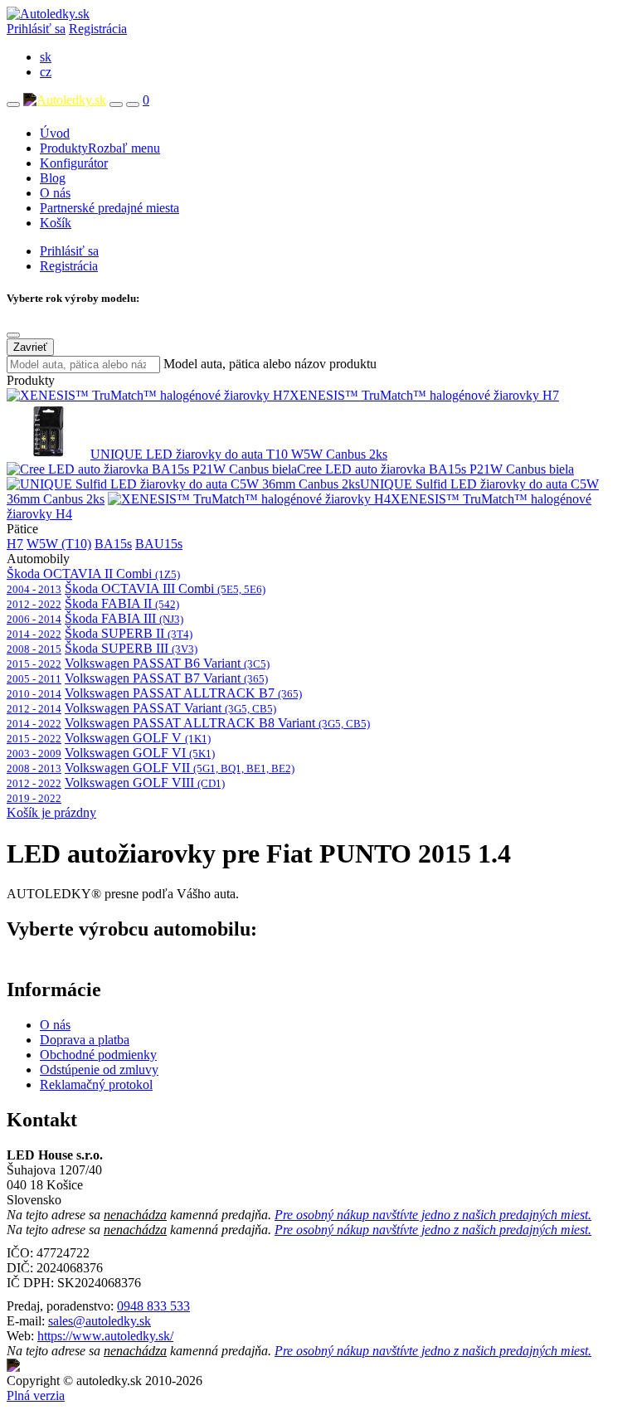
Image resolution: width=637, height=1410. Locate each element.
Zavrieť (30, 347)
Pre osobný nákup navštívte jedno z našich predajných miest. (433, 1215)
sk (45, 57)
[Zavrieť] (13, 335)
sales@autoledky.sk (99, 1321)
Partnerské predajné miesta (109, 208)
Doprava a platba (84, 1040)
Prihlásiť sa (36, 29)
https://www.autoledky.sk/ (105, 1336)
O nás (55, 193)
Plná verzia (36, 1395)
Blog (53, 178)
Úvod (55, 133)
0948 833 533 (153, 1306)
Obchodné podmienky (98, 1055)
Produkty (100, 148)
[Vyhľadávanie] (116, 104)
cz (45, 72)
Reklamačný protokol (96, 1084)
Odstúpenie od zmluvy (99, 1069)
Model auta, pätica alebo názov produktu (270, 364)
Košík (55, 223)
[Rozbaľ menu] (13, 104)
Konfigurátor (74, 163)
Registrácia (98, 29)
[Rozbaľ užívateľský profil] (132, 104)
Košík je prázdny (51, 812)
